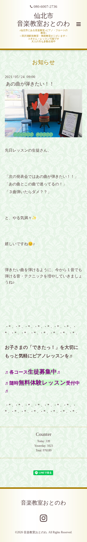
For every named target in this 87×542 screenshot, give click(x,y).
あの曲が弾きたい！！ (30, 83)
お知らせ (43, 62)
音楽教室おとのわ (43, 503)
